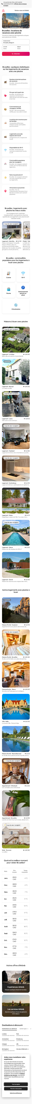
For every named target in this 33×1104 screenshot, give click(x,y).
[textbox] (8, 49)
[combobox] (15, 43)
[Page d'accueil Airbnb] (3, 10)
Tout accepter (16, 1084)
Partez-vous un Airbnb (22, 10)
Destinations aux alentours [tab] (9, 1028)
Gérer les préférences (16, 1093)
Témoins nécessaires (16, 1088)
